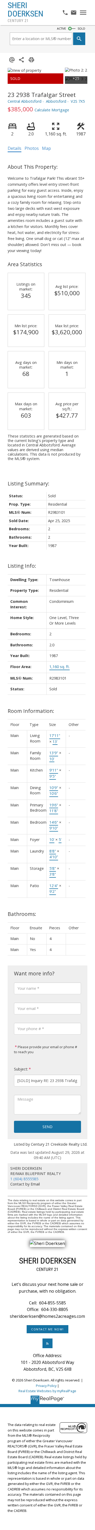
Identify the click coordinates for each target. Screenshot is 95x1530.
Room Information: (31, 710)
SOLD (81, 28)
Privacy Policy (46, 1385)
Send (47, 1126)
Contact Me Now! (47, 1329)
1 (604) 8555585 (24, 1178)
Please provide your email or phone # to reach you (45, 1049)
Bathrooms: (22, 913)
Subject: (21, 1069)
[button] (47, 1329)
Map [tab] (46, 148)
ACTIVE (61, 28)
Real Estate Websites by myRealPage (47, 1391)
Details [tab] (14, 148)
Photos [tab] (32, 148)
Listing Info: (22, 565)
